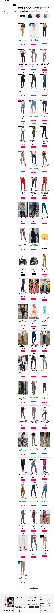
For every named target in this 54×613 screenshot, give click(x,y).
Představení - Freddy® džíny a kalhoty (32, 602)
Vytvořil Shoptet (47, 610)
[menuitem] (13, 1)
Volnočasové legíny (43, 606)
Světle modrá (34, 123)
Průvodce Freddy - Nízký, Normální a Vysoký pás (31, 600)
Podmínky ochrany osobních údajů (21, 598)
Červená (23, 200)
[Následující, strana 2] (47, 590)
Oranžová (33, 328)
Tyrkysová (44, 302)
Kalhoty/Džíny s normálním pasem (44, 601)
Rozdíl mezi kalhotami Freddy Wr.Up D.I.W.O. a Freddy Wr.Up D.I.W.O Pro (32, 598)
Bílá (33, 46)
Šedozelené (33, 559)
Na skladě (7, 13)
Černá (45, 46)
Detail (23, 44)
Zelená (45, 226)
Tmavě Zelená (45, 430)
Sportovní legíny (42, 604)
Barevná (23, 251)
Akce (6, 14)
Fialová (45, 482)
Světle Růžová (45, 72)
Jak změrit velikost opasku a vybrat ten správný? (32, 604)
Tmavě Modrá (45, 123)
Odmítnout (31, 606)
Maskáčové (22, 174)
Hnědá (23, 46)
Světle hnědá (45, 276)
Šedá (33, 72)
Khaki (23, 353)
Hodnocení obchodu (19, 597)
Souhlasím (37, 606)
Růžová (34, 302)
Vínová (34, 200)
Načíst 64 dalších (33, 587)
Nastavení (17, 611)
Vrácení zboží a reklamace (20, 601)
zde (20, 609)
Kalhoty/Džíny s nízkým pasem (44, 598)
